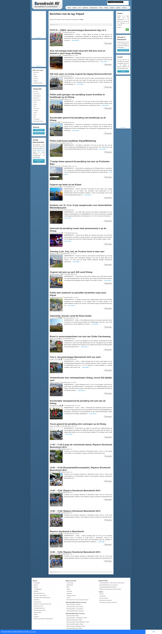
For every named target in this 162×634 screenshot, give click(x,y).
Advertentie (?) (38, 37)
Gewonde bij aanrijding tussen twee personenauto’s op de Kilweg (78, 229)
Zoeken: (119, 27)
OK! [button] (154, 631)
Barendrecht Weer (123, 50)
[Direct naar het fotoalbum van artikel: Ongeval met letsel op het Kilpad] (60, 186)
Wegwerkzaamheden (38, 121)
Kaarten (112, 7)
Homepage (37, 583)
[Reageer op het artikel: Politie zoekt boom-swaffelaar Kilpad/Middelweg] (59, 143)
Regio (34, 114)
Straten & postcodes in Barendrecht (43, 618)
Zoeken (118, 7)
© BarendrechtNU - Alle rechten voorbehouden (111, 583)
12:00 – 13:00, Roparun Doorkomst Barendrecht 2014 (75, 551)
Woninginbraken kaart (39, 610)
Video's (106, 7)
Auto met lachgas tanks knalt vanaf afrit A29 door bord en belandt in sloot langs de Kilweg (77, 52)
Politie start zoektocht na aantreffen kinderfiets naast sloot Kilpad (78, 294)
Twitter (34, 74)
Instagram (35, 80)
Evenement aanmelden (105, 600)
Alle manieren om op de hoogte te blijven (78, 599)
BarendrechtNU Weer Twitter (74, 620)
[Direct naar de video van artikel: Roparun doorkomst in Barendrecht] (61, 533)
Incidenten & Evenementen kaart (42, 604)
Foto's (101, 7)
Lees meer (108, 43)
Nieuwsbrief (36, 72)
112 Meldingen (38, 589)
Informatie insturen (38, 133)
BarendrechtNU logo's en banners (108, 585)
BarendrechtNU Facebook (74, 604)
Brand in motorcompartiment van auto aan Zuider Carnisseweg (80, 336)
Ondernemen (36, 108)
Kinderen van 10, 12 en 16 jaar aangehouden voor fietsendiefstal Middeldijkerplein (81, 206)
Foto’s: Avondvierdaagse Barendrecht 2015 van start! (75, 357)
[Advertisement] (39, 24)
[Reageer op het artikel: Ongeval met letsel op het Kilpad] (62, 186)
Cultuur (35, 102)
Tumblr (68, 597)
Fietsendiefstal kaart (39, 608)
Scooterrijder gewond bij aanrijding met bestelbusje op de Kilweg (78, 119)
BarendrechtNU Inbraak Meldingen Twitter (78, 622)
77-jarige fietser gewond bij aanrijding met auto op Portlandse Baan (79, 162)
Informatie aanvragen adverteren (108, 602)
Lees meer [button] (32, 631)
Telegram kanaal (71, 595)
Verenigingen (36, 119)
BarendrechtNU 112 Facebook (75, 609)
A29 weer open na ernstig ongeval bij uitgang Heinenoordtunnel (81, 73)
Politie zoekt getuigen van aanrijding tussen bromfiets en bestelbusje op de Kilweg (77, 95)
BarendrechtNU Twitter (73, 615)
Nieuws (36, 587)
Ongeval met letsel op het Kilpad (65, 184)
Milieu (34, 106)
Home (69, 7)
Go (127, 29)
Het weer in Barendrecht (40, 595)
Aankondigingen (37, 95)
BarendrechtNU (36, 100)
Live (79, 7)
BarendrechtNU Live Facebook (75, 606)
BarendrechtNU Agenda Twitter (75, 624)
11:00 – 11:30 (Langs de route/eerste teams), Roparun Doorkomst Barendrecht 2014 (81, 445)
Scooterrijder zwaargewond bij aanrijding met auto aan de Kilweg (77, 402)
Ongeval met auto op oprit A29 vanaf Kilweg (71, 272)
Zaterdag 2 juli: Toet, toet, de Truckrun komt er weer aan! (77, 251)
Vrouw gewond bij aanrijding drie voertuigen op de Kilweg (78, 423)
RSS (68, 587)
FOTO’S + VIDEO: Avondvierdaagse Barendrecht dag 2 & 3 (78, 30)
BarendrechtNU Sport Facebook (75, 611)
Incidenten (85, 7)
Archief (123, 71)
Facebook (35, 78)
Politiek (35, 112)
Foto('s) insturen (103, 598)
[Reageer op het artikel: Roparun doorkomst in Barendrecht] (63, 533)
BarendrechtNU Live (39, 593)
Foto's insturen (38, 130)
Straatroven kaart (38, 606)
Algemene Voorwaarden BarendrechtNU (110, 589)
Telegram (35, 76)
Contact (124, 7)
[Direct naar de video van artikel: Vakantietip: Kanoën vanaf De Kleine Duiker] (61, 317)
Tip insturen (102, 596)
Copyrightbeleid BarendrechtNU (107, 587)
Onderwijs (35, 110)
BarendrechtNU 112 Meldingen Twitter (77, 618)
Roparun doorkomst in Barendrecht (67, 531)
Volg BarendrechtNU (38, 83)
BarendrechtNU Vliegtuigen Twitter (76, 626)
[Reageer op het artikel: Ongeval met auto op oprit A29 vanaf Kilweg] (64, 274)
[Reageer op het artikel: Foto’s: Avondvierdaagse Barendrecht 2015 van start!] (63, 359)
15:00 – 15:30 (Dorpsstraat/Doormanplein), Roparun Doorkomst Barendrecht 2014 (80, 468)
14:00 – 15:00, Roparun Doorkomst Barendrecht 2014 (75, 490)
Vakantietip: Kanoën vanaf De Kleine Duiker (71, 315)
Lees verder (76, 40)
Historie (35, 104)
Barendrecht (36, 98)
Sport (34, 117)
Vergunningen (37, 612)
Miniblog (36, 591)
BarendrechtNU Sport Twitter (74, 628)
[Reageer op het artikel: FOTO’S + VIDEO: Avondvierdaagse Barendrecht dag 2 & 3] (62, 32)
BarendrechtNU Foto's (40, 150)
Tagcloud (36, 616)
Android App (70, 583)
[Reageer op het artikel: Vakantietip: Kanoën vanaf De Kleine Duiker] (63, 318)
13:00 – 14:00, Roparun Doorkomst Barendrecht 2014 (75, 510)
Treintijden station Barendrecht (42, 597)
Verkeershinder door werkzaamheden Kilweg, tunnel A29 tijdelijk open (81, 379)
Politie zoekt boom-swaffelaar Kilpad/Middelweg (73, 140)
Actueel (75, 7)
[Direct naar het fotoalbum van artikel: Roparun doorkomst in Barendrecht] (59, 533)
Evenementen (93, 7)
